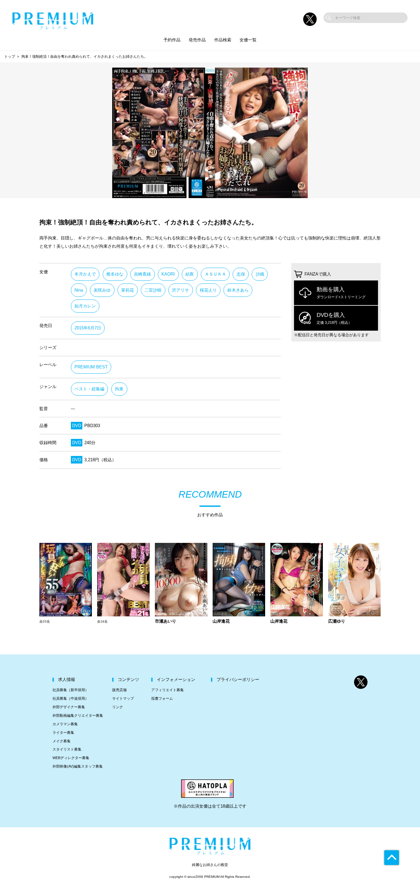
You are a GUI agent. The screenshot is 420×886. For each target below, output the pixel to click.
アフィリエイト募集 (167, 690)
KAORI (168, 274)
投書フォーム (162, 698)
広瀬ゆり (336, 621)
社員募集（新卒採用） (70, 690)
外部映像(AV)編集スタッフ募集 (77, 766)
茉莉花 (127, 290)
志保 (241, 274)
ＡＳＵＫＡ (215, 274)
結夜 (189, 274)
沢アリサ (180, 290)
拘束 (119, 388)
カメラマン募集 (65, 724)
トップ (9, 56)
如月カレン (85, 305)
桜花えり (208, 290)
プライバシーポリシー (238, 679)
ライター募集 (63, 732)
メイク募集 (61, 741)
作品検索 (222, 39)
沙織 (260, 274)
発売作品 (197, 39)
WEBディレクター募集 (70, 758)
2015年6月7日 (87, 327)
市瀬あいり (165, 621)
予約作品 (171, 39)
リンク (117, 707)
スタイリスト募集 (66, 749)
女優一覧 (248, 39)
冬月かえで (85, 274)
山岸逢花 (221, 621)
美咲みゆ (102, 290)
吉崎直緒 (142, 274)
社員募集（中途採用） (70, 698)
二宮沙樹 (152, 290)
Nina (78, 290)
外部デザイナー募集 (68, 707)
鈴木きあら (238, 290)
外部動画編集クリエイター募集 (77, 715)
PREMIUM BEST (91, 366)
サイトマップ (123, 698)
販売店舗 (119, 690)
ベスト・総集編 (89, 388)
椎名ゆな (114, 274)
